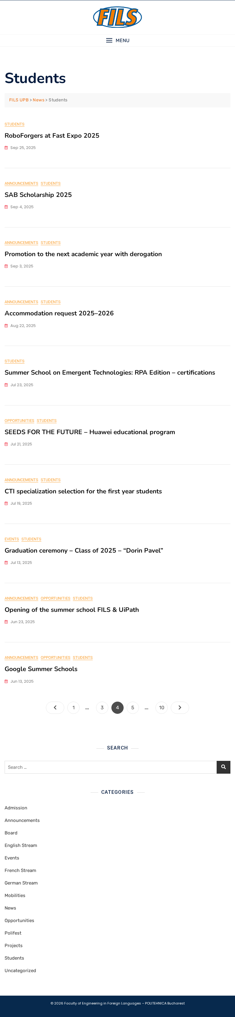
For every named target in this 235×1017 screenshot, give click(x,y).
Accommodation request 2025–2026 (59, 313)
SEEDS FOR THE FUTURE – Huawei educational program (90, 432)
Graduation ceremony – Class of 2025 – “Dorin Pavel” (85, 550)
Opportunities (19, 420)
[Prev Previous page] (55, 708)
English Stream (21, 845)
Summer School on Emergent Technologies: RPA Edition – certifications (110, 372)
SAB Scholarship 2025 (38, 195)
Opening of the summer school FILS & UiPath (72, 609)
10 (163, 707)
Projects (14, 945)
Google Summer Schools (41, 669)
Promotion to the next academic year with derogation (83, 254)
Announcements (21, 183)
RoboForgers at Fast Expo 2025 (52, 135)
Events (12, 539)
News (10, 908)
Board (11, 833)
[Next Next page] (180, 708)
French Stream (20, 870)
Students (14, 124)
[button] (117, 40)
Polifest (13, 933)
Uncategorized (20, 970)
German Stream (21, 883)
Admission (16, 808)
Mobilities (15, 895)
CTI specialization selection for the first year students (83, 491)
